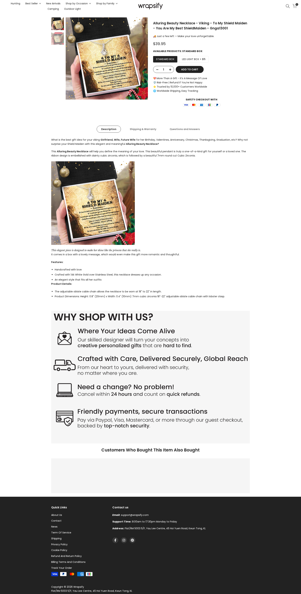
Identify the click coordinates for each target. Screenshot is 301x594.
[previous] (72, 58)
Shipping (56, 538)
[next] (140, 58)
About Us (56, 515)
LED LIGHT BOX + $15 (194, 59)
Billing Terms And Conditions (68, 562)
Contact (56, 520)
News (54, 526)
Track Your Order (61, 568)
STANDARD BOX (165, 59)
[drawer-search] (288, 6)
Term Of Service (61, 532)
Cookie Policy (59, 550)
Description (108, 129)
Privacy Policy (59, 544)
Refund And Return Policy (66, 556)
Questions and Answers (185, 129)
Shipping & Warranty (143, 129)
